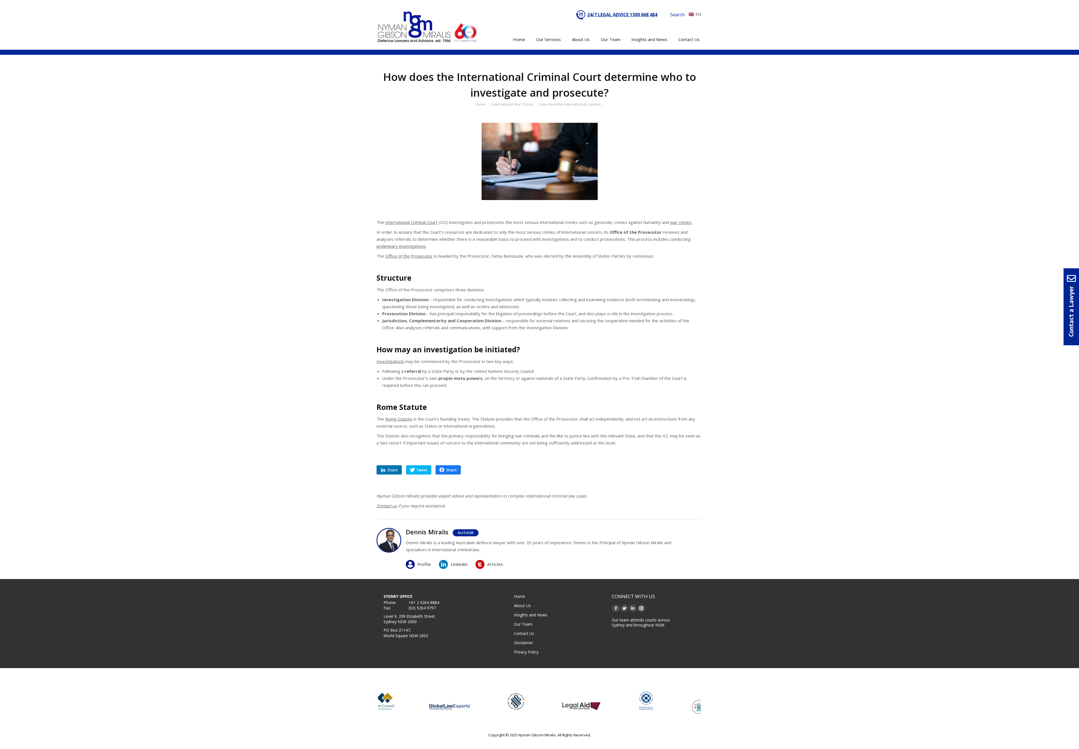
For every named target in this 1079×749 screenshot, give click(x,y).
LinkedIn (459, 564)
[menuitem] (693, 14)
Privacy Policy (526, 652)
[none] (693, 14)
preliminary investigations (401, 246)
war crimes (681, 222)
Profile (424, 564)
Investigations (390, 361)
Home (519, 596)
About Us (522, 605)
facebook (448, 470)
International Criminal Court (411, 222)
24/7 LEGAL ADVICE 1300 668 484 (622, 15)
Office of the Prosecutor (409, 256)
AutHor (465, 532)
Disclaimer (523, 642)
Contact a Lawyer (1071, 311)
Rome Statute (398, 419)
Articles (495, 564)
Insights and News (530, 615)
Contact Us (524, 633)
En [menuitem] (698, 14)
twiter (418, 470)
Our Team (523, 624)
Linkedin (389, 470)
